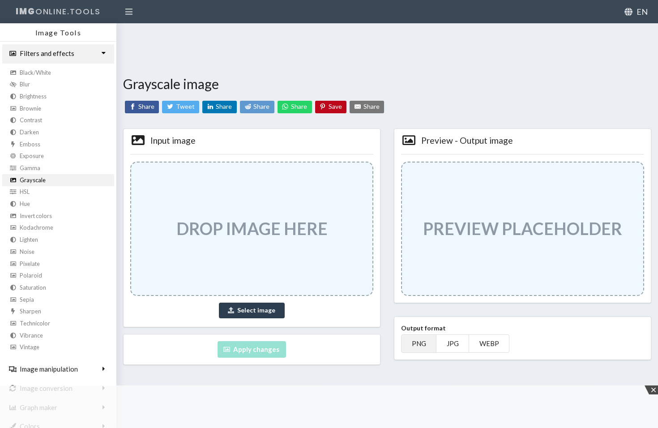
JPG (453, 343)
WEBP (489, 343)
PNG (419, 343)
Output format (423, 328)
